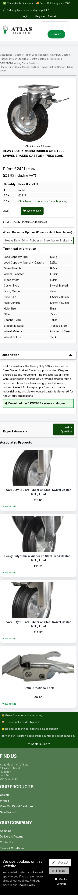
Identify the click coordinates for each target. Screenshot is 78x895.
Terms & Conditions (12, 848)
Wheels (4, 800)
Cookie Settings (62, 881)
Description (10, 355)
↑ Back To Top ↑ (39, 744)
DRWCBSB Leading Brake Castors (19, 63)
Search (56, 34)
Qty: (5, 210)
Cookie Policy (26, 885)
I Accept (62, 862)
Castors (19, 54)
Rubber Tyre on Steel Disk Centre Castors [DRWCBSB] (30, 58)
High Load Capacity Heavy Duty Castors (48, 54)
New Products (9, 812)
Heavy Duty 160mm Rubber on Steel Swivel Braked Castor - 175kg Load (36, 69)
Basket (52, 16)
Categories (6, 54)
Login (25, 16)
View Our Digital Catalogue (17, 806)
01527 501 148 (9, 778)
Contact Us (7, 842)
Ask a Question (66, 429)
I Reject (61, 871)
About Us (5, 830)
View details (9, 506)
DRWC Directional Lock (38, 688)
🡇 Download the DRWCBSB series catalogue (35, 403)
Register (40, 16)
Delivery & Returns (11, 836)
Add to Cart (33, 210)
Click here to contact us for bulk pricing (43, 201)
